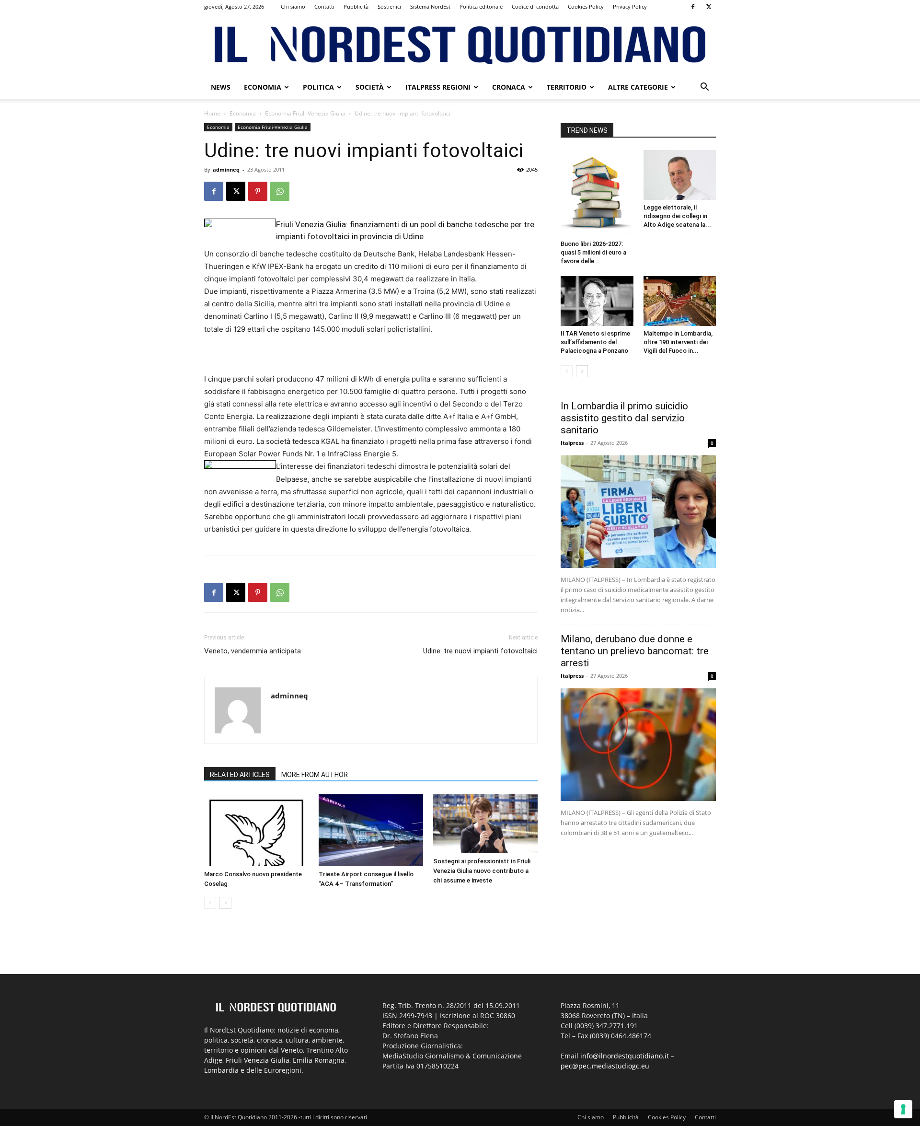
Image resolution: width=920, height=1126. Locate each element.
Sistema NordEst (430, 6)
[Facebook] (693, 6)
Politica (318, 87)
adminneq (226, 169)
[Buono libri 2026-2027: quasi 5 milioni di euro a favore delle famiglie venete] (597, 193)
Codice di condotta (535, 6)
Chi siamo (293, 6)
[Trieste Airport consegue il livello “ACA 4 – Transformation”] (371, 830)
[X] (709, 6)
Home (212, 113)
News (220, 87)
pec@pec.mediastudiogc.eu (605, 1065)
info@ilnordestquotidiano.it (624, 1055)
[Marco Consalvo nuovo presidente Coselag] (256, 830)
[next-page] (225, 903)
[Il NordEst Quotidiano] (460, 45)
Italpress (572, 442)
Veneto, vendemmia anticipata (252, 651)
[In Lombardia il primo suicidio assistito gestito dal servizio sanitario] (638, 511)
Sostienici (389, 6)
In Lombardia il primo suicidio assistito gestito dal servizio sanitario (624, 418)
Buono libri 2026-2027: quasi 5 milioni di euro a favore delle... (593, 252)
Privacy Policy (630, 6)
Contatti (324, 6)
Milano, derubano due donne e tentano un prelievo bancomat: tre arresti (635, 651)
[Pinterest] (257, 191)
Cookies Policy (586, 6)
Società (370, 87)
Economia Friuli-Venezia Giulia (305, 113)
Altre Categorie (638, 87)
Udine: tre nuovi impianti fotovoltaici (480, 651)
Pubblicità (356, 6)
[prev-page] (210, 903)
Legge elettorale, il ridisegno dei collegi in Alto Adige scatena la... (677, 216)
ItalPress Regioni (438, 87)
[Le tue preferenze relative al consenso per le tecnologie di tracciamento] (903, 1109)
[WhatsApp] (279, 191)
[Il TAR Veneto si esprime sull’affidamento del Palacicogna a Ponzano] (597, 301)
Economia (262, 87)
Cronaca (508, 87)
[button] (704, 88)
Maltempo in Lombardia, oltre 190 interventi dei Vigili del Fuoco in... (678, 342)
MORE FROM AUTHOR (314, 774)
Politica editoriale (481, 6)
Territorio (566, 87)
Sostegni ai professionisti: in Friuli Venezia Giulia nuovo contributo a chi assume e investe (481, 871)
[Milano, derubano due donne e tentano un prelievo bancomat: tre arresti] (638, 744)
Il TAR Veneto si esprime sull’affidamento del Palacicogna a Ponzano (595, 342)
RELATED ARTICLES (240, 774)
